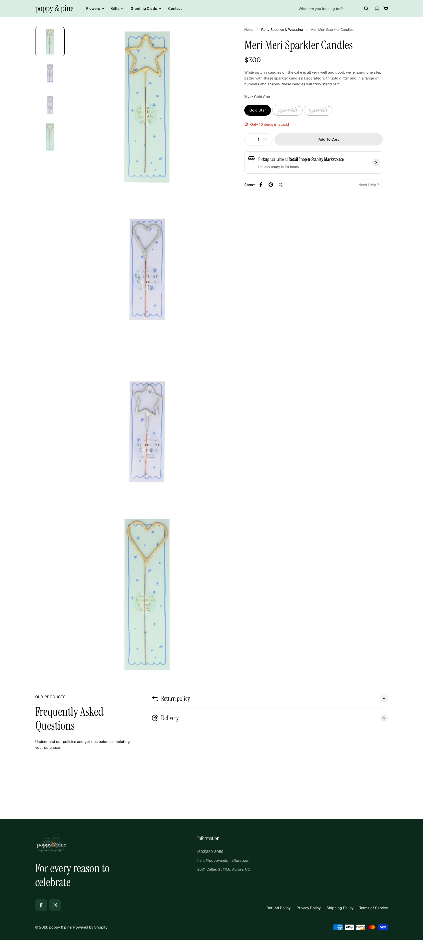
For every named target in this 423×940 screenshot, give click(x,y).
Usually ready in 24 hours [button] (278, 166)
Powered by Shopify (90, 927)
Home (249, 29)
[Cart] (385, 8)
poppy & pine (54, 8)
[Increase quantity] (267, 139)
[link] (368, 184)
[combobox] (334, 8)
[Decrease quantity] (249, 139)
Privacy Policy (308, 908)
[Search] (366, 8)
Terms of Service (373, 908)
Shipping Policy (340, 908)
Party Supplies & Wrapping (282, 29)
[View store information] (376, 162)
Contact (175, 8)
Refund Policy (279, 908)
